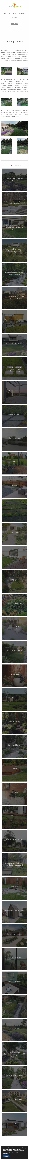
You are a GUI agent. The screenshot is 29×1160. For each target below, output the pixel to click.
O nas (10, 13)
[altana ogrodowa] (22, 146)
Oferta (15, 13)
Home (4, 13)
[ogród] (6, 102)
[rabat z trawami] (14, 128)
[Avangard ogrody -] (14, 5)
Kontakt (14, 17)
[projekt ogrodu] (6, 71)
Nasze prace (22, 13)
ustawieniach (6, 1153)
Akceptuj (6, 1156)
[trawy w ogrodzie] (22, 71)
